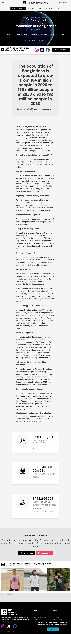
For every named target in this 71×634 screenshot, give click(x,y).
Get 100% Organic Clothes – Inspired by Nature (29, 563)
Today (52, 34)
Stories (36, 619)
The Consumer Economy (40, 615)
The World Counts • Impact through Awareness (18, 49)
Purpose (36, 621)
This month (34, 34)
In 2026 (26, 34)
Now (18, 34)
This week (44, 34)
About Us (55, 613)
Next (63, 34)
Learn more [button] (63, 625)
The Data (55, 615)
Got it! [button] (53, 629)
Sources (8, 34)
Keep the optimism (57, 619)
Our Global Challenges (40, 617)
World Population (38, 613)
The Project (56, 617)
